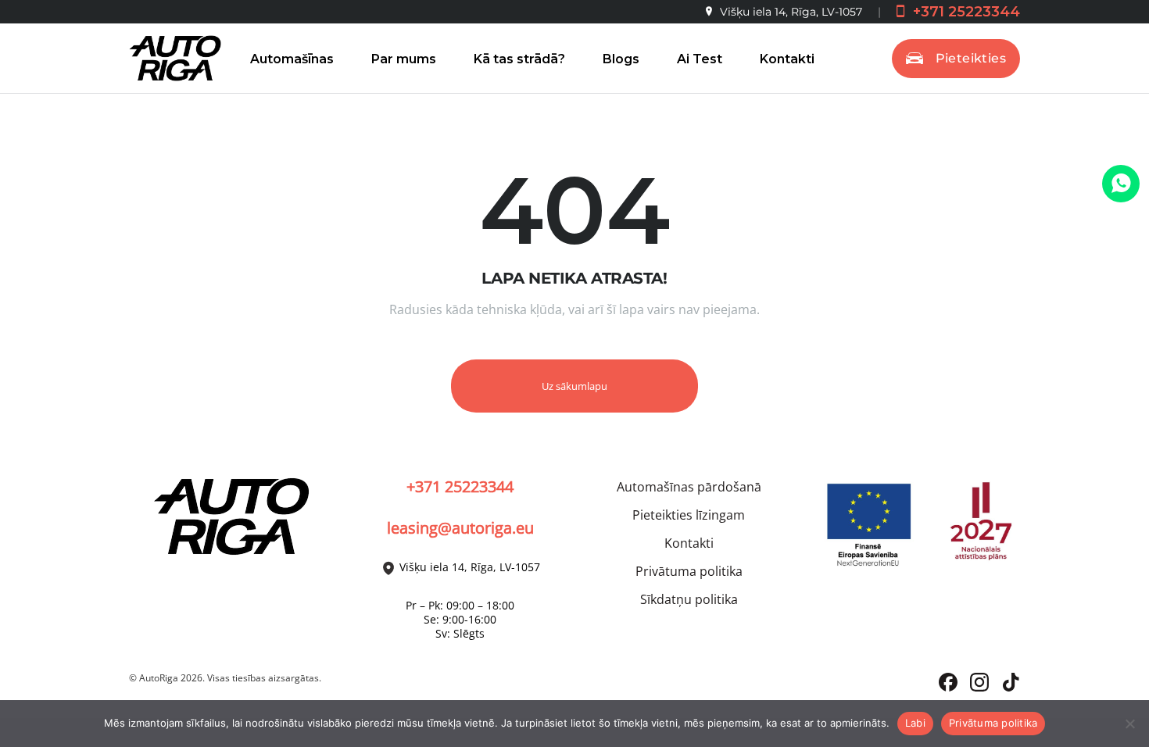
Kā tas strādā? (519, 59)
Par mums (403, 59)
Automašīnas (292, 59)
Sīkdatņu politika (689, 599)
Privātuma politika (689, 571)
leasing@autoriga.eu (460, 527)
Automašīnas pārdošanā (689, 486)
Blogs (621, 59)
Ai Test (699, 59)
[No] (1129, 723)
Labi (915, 723)
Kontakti (787, 59)
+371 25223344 (964, 11)
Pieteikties (971, 58)
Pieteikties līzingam (688, 515)
